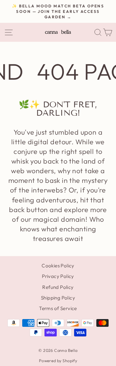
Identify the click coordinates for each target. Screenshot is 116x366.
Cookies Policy (58, 266)
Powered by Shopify (58, 360)
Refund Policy (57, 287)
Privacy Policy (58, 276)
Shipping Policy (58, 298)
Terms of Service (58, 308)
